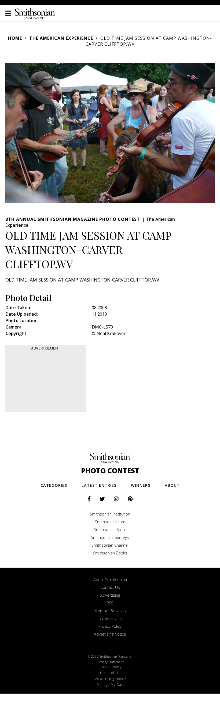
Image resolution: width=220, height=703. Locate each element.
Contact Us (110, 587)
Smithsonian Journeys (110, 537)
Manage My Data (110, 684)
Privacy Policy (110, 626)
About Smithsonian (110, 579)
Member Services (110, 610)
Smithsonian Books (110, 553)
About (172, 485)
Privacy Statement (110, 662)
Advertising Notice (110, 634)
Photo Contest (110, 470)
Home (15, 38)
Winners (140, 485)
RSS (110, 602)
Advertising (110, 595)
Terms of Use (110, 618)
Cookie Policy (111, 667)
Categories (54, 485)
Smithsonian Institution (110, 514)
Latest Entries (99, 485)
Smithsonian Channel (110, 545)
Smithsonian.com (110, 521)
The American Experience (61, 38)
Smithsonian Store (110, 529)
